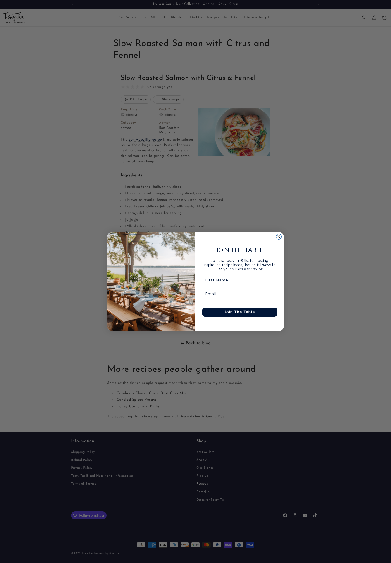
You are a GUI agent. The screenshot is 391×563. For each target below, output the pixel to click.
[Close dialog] (278, 236)
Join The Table (239, 312)
